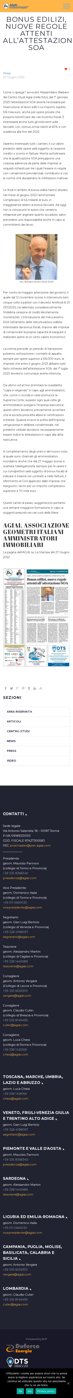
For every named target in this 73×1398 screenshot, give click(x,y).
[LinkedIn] (34, 688)
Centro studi (18, 731)
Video (11, 760)
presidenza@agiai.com (19, 878)
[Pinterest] (23, 688)
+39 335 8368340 (15, 873)
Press (7, 73)
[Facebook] (5, 688)
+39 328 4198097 (15, 932)
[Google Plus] (17, 688)
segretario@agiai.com (19, 937)
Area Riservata (19, 711)
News (11, 741)
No (30, 1391)
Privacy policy (46, 1391)
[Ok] (68, 1383)
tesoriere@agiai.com (18, 966)
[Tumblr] (29, 688)
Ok (20, 1391)
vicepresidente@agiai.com (22, 907)
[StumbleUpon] (40, 688)
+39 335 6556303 (15, 991)
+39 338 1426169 (15, 1049)
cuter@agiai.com (15, 1025)
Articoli (14, 721)
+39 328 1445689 (15, 961)
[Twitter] (11, 688)
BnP (44, 1339)
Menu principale (66, 6)
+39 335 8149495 (15, 1020)
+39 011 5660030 (15, 902)
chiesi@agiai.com (15, 1054)
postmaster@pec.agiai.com (30, 845)
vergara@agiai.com (17, 995)
